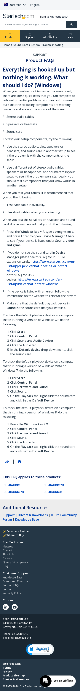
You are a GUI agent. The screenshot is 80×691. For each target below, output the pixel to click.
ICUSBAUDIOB (52, 492)
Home (6, 45)
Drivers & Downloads (33, 515)
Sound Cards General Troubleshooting (38, 45)
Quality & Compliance (16, 562)
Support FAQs (11, 585)
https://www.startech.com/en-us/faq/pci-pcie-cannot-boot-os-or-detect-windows (41, 266)
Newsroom (9, 546)
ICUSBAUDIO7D (13, 492)
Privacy (7, 671)
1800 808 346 (23, 637)
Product (10, 37)
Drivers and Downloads (17, 581)
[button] (40, 649)
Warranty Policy (12, 593)
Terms (7, 667)
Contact (7, 550)
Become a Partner (18, 531)
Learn (70, 37)
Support (30, 37)
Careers (7, 558)
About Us (8, 554)
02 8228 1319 (20, 634)
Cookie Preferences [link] (16, 679)
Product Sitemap (14, 675)
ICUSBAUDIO (11, 485)
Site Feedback (12, 663)
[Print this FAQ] (19, 461)
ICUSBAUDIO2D (53, 485)
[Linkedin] (6, 607)
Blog (5, 566)
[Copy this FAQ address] (7, 461)
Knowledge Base (27, 519)
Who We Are (50, 37)
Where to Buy (15, 535)
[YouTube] (15, 607)
